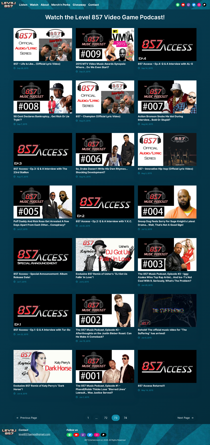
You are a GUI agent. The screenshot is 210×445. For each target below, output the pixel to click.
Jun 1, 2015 (84, 397)
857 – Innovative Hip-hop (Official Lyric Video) (165, 168)
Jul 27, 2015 (22, 229)
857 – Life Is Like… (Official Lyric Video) (37, 63)
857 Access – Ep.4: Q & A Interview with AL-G (165, 63)
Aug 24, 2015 (147, 124)
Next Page (186, 417)
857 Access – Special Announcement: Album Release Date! (40, 275)
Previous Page (26, 417)
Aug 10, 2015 (85, 177)
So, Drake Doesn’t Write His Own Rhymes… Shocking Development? (102, 170)
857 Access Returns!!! (151, 385)
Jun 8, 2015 (22, 393)
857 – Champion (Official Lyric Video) (98, 116)
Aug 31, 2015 (84, 121)
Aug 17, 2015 (22, 177)
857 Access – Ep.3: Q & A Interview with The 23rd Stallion (40, 170)
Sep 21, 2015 (84, 71)
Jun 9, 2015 (146, 338)
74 (125, 417)
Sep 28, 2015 (22, 68)
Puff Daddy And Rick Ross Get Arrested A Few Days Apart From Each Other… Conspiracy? (41, 223)
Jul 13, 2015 (146, 229)
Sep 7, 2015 (22, 124)
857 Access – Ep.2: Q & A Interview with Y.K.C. (104, 221)
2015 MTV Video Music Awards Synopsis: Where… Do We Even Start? (101, 65)
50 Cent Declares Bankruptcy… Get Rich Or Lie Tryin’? (41, 118)
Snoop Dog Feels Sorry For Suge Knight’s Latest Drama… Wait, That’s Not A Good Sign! (166, 223)
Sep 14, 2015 (147, 68)
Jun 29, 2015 (147, 285)
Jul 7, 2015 (21, 282)
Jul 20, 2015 (84, 226)
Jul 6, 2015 (84, 282)
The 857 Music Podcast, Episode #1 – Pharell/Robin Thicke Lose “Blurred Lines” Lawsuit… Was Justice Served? (101, 389)
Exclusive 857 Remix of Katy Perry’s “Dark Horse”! (39, 387)
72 (105, 417)
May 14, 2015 (147, 390)
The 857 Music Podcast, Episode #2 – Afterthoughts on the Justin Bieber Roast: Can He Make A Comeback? (104, 333)
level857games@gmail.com (34, 434)
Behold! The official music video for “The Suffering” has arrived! (162, 331)
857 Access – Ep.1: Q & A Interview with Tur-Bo (42, 329)
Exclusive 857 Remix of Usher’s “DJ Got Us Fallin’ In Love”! (101, 275)
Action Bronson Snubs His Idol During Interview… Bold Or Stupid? (160, 118)
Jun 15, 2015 (84, 341)
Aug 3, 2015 (146, 173)
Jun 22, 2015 (22, 334)
